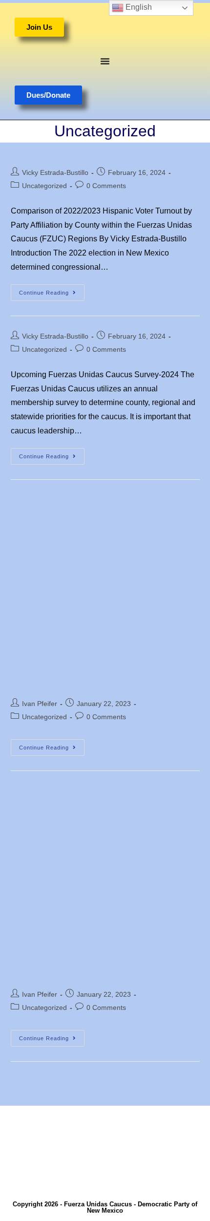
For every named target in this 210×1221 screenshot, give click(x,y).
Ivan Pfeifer (39, 703)
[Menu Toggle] (105, 61)
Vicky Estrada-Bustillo (55, 172)
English (138, 7)
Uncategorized (44, 186)
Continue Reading (51, 290)
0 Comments (106, 186)
